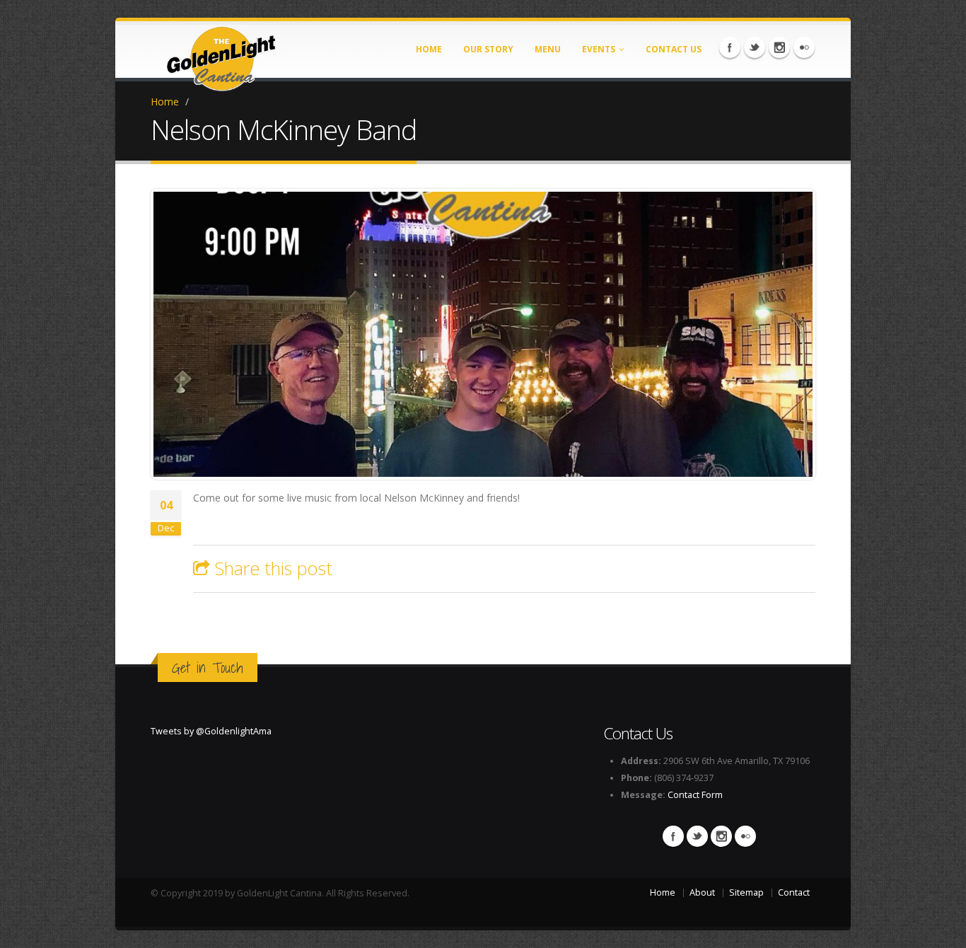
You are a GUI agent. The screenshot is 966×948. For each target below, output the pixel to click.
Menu (548, 49)
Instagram (779, 47)
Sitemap (746, 892)
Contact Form (695, 795)
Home (429, 49)
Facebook (729, 47)
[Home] (221, 54)
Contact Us (674, 49)
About (702, 892)
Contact (794, 892)
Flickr (804, 47)
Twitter (754, 47)
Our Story (488, 49)
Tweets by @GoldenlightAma (211, 731)
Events (598, 49)
